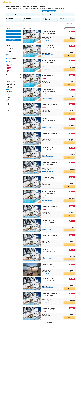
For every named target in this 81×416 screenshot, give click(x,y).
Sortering (62, 28)
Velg (69, 40)
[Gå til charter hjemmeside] (6, 1)
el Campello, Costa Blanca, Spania (49, 11)
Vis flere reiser (49, 322)
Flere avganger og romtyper (47, 54)
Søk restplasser (69, 23)
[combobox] (23, 15)
